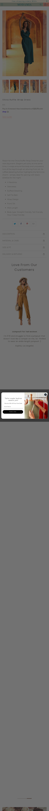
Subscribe (13, 411)
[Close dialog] (45, 394)
